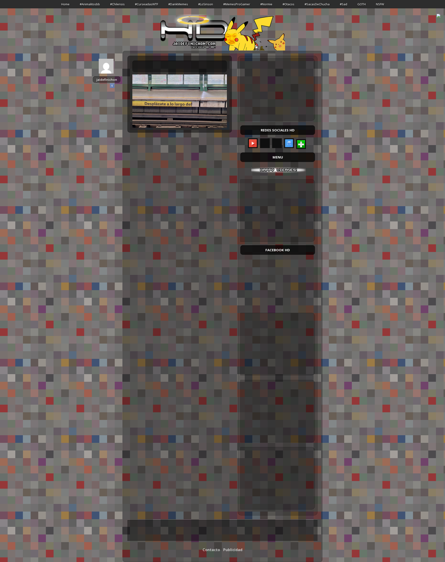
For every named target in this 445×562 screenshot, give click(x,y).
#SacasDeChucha (317, 4)
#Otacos (288, 4)
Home (65, 4)
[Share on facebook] (101, 85)
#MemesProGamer (236, 4)
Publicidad (232, 550)
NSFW (380, 4)
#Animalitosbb (90, 4)
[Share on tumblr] (112, 85)
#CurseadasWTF (146, 4)
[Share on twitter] (106, 85)
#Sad (343, 4)
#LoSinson (205, 4)
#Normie (266, 4)
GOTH (361, 4)
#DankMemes (178, 4)
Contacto (211, 550)
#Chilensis (117, 4)
